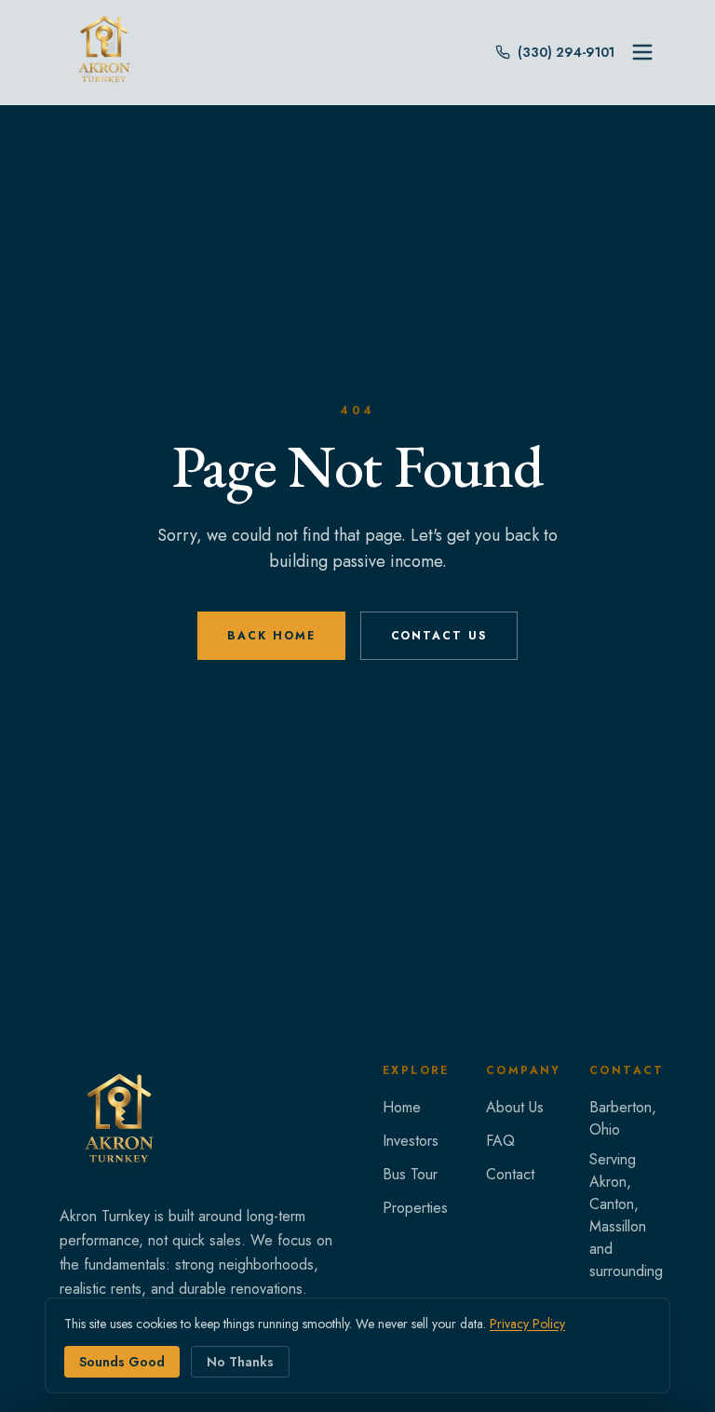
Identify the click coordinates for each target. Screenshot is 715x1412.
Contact (510, 1174)
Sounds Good (122, 1361)
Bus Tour (410, 1174)
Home (402, 1107)
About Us (515, 1107)
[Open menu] (642, 52)
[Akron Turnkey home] (119, 1122)
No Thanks (240, 1361)
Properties (415, 1207)
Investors (410, 1140)
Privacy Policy (527, 1323)
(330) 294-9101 (566, 52)
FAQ (500, 1140)
